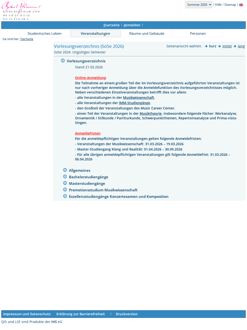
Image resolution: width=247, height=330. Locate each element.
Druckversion (127, 314)
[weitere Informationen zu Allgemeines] (65, 170)
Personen (198, 33)
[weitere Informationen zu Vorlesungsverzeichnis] (63, 61)
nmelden (132, 25)
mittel (227, 46)
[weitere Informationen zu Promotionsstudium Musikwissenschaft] (65, 190)
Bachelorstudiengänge (89, 176)
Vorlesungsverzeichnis (86, 60)
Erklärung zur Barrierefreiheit (80, 314)
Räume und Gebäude (146, 33)
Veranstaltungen (95, 33)
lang (241, 46)
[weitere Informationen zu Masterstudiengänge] (65, 183)
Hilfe (218, 4)
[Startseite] (21, 19)
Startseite (26, 39)
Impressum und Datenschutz (27, 314)
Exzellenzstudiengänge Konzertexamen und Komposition (119, 196)
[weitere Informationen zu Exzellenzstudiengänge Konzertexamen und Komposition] (65, 196)
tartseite (111, 25)
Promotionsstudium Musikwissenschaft (103, 189)
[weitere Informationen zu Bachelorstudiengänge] (65, 177)
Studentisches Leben (44, 33)
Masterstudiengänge (87, 183)
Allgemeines (80, 170)
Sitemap (230, 4)
